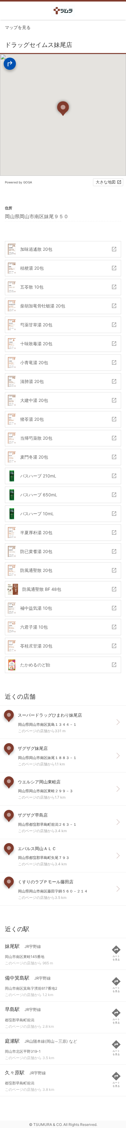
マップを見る (18, 27)
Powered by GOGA (18, 182)
